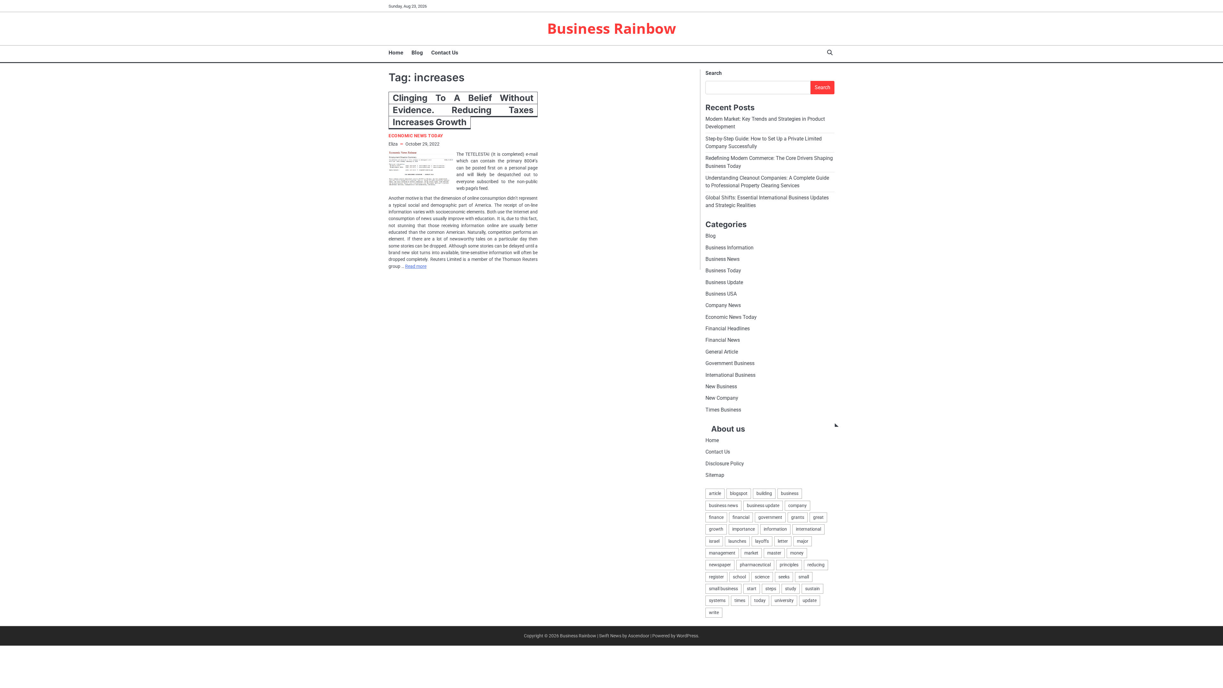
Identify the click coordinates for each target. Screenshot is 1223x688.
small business (723, 588)
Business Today (723, 271)
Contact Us (444, 52)
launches (737, 541)
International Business (730, 375)
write (714, 612)
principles (789, 564)
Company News (723, 305)
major (802, 541)
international (808, 529)
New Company (721, 398)
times (739, 600)
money (797, 552)
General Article (721, 352)
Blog (417, 52)
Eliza (393, 144)
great (818, 517)
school (739, 576)
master (774, 552)
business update (763, 505)
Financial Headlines (727, 329)
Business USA (721, 294)
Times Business (723, 410)
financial (741, 517)
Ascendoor (638, 635)
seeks (784, 576)
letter (783, 541)
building (764, 493)
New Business (721, 386)
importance (743, 529)
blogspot (738, 493)
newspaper (720, 564)
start (751, 588)
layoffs (762, 541)
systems (717, 600)
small (803, 576)
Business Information (729, 248)
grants (797, 517)
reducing (816, 564)
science (762, 576)
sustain (812, 588)
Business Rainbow (611, 28)
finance (716, 517)
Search (713, 73)
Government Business (730, 363)
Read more (415, 266)
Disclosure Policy (724, 464)
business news (723, 505)
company (797, 505)
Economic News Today (416, 136)
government (770, 517)
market (751, 552)
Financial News (722, 340)
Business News (722, 259)
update (810, 600)
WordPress (687, 635)
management (722, 552)
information (775, 529)
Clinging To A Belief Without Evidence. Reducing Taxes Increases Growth (463, 110)
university (784, 600)
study (790, 588)
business (789, 493)
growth (716, 529)
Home (396, 52)
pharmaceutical (755, 564)
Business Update (724, 282)
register (716, 576)
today (760, 600)
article (715, 493)
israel (714, 541)
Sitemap (714, 475)
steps (770, 588)
